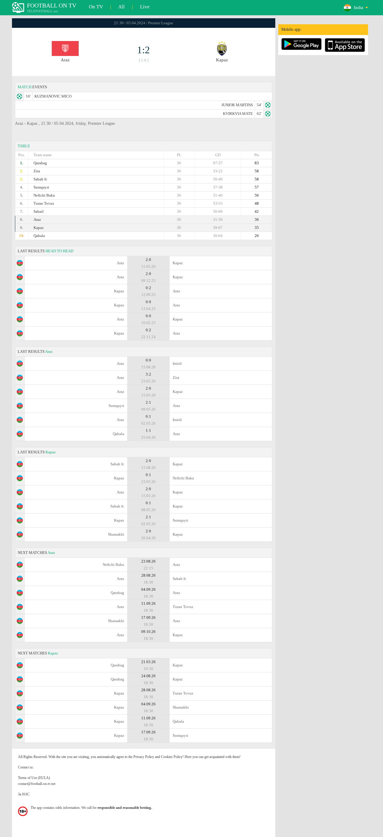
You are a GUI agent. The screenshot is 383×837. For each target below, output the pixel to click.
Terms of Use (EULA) (34, 778)
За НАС (24, 794)
